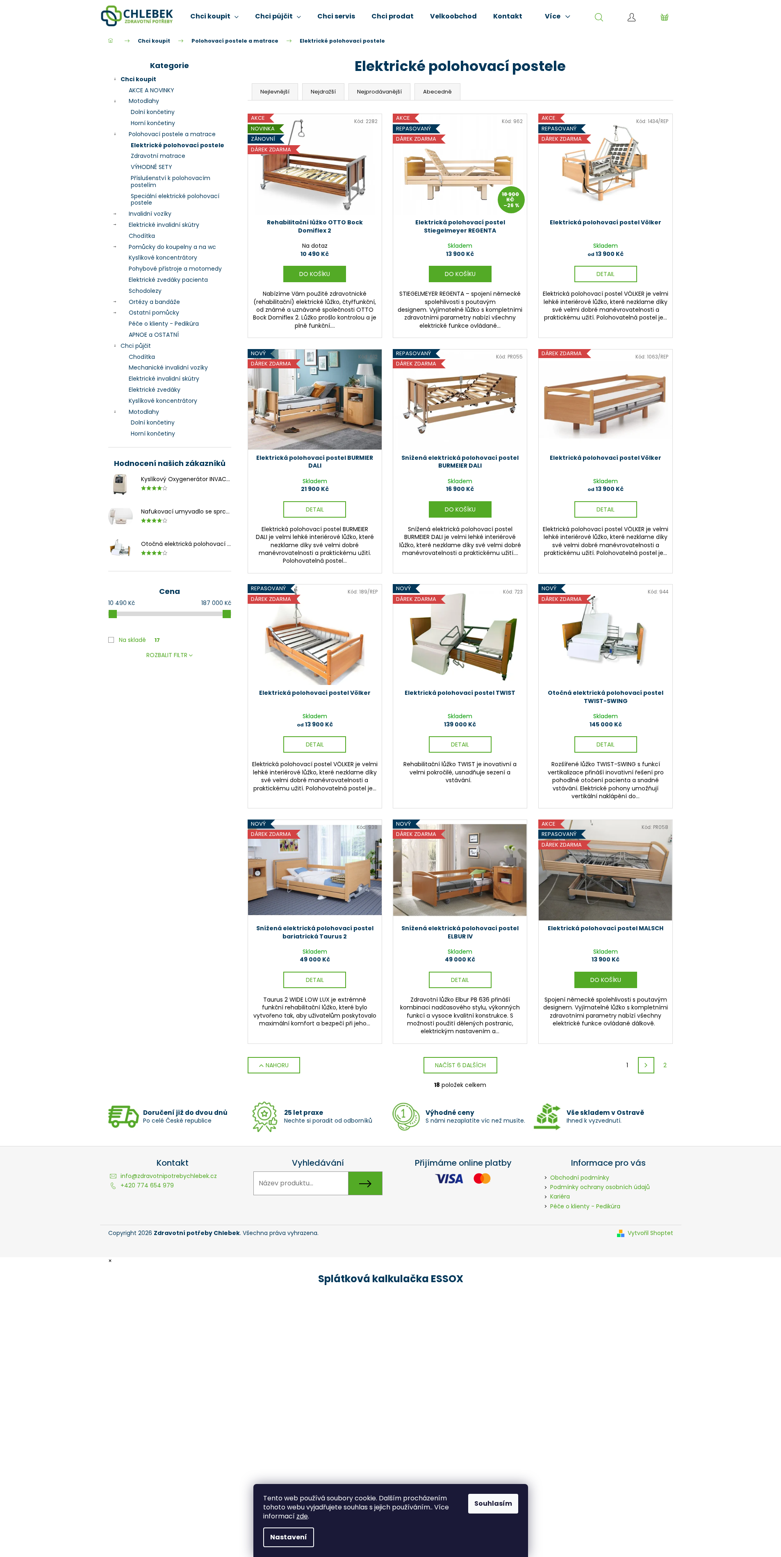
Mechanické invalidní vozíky (168, 367)
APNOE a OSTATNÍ (154, 335)
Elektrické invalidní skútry (164, 225)
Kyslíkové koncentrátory (163, 257)
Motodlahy (144, 101)
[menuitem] (214, 16)
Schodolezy (145, 291)
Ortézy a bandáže (154, 302)
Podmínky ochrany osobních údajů (600, 1187)
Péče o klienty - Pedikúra (164, 324)
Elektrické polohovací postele (177, 145)
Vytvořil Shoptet (650, 1233)
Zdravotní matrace (158, 156)
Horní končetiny (153, 123)
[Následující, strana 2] (646, 1065)
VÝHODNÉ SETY (151, 167)
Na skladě (139, 640)
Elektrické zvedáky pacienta (168, 280)
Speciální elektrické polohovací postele (175, 199)
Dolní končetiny (153, 112)
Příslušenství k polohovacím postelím (170, 181)
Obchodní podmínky (579, 1177)
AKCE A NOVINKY (151, 90)
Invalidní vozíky (150, 214)
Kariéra (560, 1196)
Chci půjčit (136, 346)
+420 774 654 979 (147, 1185)
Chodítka (142, 236)
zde (302, 1516)
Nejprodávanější (379, 92)
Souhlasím (493, 1503)
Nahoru (277, 1065)
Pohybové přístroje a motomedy (175, 269)
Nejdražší (323, 92)
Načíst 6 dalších (460, 1065)
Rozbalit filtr (166, 655)
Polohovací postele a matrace (172, 134)
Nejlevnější (274, 92)
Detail (606, 274)
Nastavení (288, 1537)
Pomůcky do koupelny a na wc (172, 247)
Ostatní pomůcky (154, 312)
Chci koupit (138, 79)
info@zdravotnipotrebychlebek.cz (169, 1176)
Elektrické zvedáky (154, 390)
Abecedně (437, 92)
